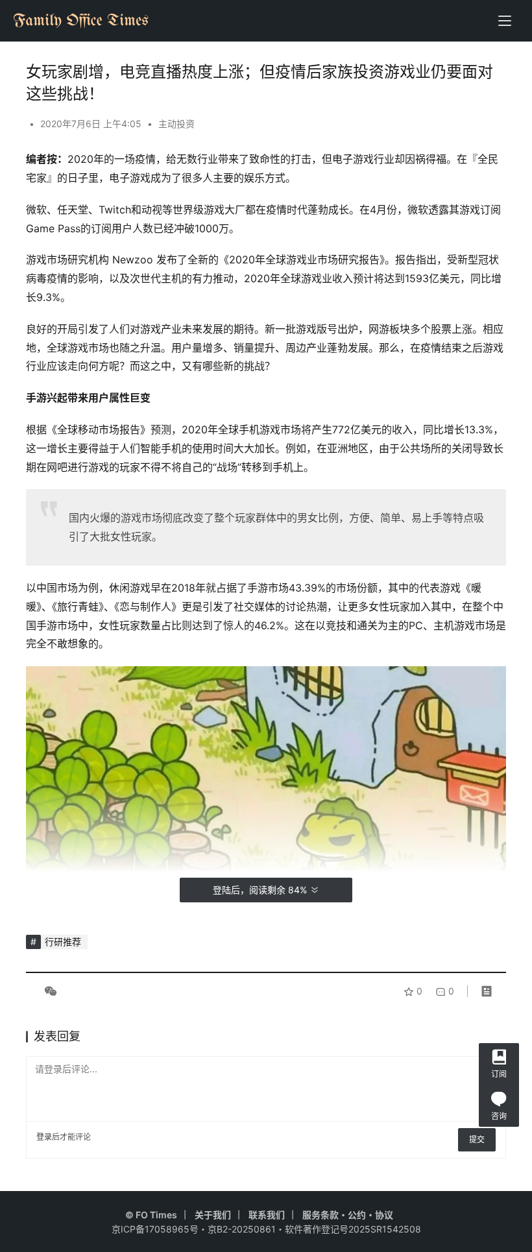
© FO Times (151, 1214)
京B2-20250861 (242, 1228)
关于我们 (213, 1214)
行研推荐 (63, 941)
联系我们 (266, 1214)
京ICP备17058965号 (155, 1228)
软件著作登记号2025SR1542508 (353, 1228)
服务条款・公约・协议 (347, 1214)
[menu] (504, 20)
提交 (477, 1139)
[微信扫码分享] (48, 991)
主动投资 (176, 123)
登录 (44, 1137)
